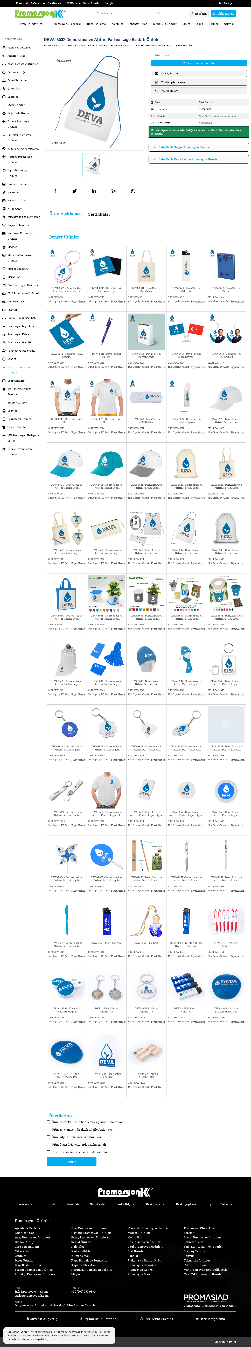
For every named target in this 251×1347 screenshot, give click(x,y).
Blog (209, 1204)
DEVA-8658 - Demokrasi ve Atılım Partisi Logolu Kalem (226, 879)
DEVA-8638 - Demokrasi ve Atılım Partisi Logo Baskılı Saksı (226, 617)
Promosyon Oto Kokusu (67, 23)
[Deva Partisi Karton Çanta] (146, 331)
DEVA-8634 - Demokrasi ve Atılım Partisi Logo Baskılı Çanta (66, 617)
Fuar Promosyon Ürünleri (23, 148)
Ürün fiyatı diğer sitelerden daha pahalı (79, 1144)
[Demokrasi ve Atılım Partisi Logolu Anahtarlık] (226, 659)
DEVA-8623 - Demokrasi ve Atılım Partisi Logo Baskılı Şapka (226, 421)
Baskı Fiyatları (92, 3)
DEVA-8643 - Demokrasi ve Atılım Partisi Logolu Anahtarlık (226, 683)
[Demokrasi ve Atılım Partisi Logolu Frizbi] (226, 790)
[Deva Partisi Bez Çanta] (146, 266)
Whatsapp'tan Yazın (172, 82)
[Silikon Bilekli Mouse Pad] (226, 986)
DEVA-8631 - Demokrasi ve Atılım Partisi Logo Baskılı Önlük (146, 552)
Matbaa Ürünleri (18, 268)
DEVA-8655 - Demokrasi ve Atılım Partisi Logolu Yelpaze (106, 879)
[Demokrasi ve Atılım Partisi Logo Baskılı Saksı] (106, 593)
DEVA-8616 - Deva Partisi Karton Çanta (146, 355)
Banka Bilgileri (126, 1204)
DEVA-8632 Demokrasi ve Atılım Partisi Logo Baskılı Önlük (163, 45)
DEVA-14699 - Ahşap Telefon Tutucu (146, 1075)
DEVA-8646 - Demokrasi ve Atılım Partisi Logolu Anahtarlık (146, 748)
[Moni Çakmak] (106, 921)
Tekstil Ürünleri (18, 427)
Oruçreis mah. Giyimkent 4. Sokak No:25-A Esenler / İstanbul (56, 1305)
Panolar (12, 309)
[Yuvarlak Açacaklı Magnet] (66, 986)
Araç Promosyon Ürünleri (23, 64)
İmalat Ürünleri (17, 184)
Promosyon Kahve (19, 334)
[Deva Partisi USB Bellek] (146, 397)
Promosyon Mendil (19, 342)
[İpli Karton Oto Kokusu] (106, 1051)
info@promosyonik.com (31, 1291)
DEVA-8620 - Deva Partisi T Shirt (106, 421)
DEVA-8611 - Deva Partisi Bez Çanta (146, 290)
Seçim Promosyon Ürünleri (19, 369)
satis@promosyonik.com (32, 1295)
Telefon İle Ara (169, 91)
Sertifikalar (55, 3)
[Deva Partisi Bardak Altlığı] (106, 266)
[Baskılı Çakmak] (186, 986)
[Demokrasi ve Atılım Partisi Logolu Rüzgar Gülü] (66, 855)
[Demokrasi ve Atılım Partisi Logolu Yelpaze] (106, 855)
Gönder (71, 1162)
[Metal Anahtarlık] (106, 986)
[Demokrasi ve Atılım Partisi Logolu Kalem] (146, 855)
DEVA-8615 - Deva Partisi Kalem (106, 355)
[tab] (66, 213)
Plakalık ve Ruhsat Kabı (22, 318)
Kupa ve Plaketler (18, 225)
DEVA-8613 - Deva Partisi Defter (226, 290)
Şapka (199, 23)
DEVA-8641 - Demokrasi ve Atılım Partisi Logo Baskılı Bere (146, 683)
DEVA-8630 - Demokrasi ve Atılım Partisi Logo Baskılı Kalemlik (106, 552)
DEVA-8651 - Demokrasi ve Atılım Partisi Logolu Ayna (146, 814)
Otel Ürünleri (16, 301)
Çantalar (13, 96)
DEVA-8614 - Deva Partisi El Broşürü (67, 355)
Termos (213, 23)
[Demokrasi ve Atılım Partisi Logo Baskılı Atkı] (106, 659)
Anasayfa (25, 1204)
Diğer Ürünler (16, 105)
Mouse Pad (14, 277)
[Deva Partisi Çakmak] (186, 266)
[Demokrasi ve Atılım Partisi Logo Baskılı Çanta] (186, 462)
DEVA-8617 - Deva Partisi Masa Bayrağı (186, 355)
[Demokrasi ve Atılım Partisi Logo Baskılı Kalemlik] (106, 528)
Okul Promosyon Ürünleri (23, 293)
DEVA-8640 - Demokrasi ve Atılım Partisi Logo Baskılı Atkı (106, 683)
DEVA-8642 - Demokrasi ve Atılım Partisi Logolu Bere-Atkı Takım (186, 683)
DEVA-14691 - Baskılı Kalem (226, 944)
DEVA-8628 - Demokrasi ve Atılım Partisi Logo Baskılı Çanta (226, 486)
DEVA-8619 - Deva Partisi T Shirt (66, 421)
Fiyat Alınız (205, 122)
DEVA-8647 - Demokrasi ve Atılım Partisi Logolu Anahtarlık (186, 748)
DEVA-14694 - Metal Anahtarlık (146, 1010)
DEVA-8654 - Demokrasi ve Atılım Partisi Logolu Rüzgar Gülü (66, 879)
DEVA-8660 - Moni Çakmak (106, 943)
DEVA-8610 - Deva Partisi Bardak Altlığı (106, 290)
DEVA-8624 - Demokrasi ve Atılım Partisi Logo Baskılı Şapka (66, 486)
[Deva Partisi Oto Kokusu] (226, 331)
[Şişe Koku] (146, 921)
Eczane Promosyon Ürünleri (19, 124)
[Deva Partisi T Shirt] (66, 397)
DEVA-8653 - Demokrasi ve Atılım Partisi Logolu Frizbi (226, 814)
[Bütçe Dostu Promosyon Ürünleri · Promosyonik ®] (40, 14)
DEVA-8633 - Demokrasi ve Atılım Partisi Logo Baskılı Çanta (226, 552)
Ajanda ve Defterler (19, 47)
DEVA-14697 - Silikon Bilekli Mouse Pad (66, 1075)
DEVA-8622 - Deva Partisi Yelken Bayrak (186, 421)
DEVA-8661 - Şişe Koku (146, 943)
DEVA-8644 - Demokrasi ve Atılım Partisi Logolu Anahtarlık (66, 748)
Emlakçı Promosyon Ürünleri (20, 137)
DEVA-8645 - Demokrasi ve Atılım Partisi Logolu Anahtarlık (106, 748)
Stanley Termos (17, 402)
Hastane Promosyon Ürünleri (20, 159)
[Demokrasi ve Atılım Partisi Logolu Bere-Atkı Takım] (186, 659)
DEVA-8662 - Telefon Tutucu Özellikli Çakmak (186, 944)
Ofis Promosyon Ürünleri (23, 285)
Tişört (186, 23)
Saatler (12, 358)
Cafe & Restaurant (18, 80)
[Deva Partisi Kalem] (106, 331)
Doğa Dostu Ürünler (19, 113)
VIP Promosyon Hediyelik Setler (23, 438)
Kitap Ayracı (15, 208)
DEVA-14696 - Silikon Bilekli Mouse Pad (226, 1010)
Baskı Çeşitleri (186, 1204)
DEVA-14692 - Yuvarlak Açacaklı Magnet (66, 1010)
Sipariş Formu (169, 73)
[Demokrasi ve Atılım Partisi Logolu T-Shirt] (106, 790)
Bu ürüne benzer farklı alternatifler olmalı (81, 1152)
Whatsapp (77, 306)
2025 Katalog (73, 3)
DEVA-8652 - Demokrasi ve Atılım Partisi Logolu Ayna (186, 814)
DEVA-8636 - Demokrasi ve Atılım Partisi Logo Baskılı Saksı (146, 617)
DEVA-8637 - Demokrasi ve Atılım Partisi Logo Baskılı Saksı (186, 617)
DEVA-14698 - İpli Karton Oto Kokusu (106, 1075)
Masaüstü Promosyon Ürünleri (20, 257)
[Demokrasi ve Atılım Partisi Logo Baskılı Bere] (146, 659)
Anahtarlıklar (138, 23)
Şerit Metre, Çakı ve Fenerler (19, 391)
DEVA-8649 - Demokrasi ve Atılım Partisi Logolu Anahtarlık (66, 814)
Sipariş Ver (58, 306)
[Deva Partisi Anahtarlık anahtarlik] (66, 266)
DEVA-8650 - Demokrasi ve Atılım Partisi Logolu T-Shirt (106, 814)
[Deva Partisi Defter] (226, 266)
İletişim (109, 3)
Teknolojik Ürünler (165, 23)
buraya (37, 1339)
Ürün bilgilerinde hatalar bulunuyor (76, 1137)
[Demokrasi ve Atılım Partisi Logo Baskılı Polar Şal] (66, 659)
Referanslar (38, 3)
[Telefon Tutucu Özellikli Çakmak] (186, 921)
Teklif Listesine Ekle (200, 63)
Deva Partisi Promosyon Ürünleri (114, 45)
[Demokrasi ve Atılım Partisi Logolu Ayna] (146, 790)
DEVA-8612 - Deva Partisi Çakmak (186, 290)
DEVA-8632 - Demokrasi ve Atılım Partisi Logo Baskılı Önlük (186, 552)
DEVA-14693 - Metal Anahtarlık (106, 1010)
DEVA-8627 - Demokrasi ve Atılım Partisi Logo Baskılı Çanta (186, 486)
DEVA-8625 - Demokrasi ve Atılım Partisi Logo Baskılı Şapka (106, 486)
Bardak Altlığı (16, 72)
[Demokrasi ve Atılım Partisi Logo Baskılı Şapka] (226, 397)
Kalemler (117, 23)
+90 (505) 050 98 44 (83, 1291)
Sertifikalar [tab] (99, 214)
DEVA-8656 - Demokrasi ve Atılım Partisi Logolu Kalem (146, 879)
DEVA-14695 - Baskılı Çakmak (186, 1010)
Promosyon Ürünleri (54, 45)
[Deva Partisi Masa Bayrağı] (186, 331)
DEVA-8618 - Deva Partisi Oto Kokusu (226, 355)
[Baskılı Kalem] (226, 921)
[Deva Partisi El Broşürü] (66, 331)
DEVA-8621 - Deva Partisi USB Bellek (146, 421)
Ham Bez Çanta (96, 23)
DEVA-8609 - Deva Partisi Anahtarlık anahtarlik (66, 290)
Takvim (12, 410)
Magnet (12, 247)
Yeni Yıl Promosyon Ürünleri (20, 451)
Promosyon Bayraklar (21, 326)
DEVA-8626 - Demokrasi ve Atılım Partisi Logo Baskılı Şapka (146, 486)
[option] (94, 100)
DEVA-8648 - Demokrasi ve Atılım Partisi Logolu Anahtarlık (226, 748)
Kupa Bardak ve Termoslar (24, 216)
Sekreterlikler (17, 380)
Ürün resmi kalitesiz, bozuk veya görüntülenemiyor (87, 1122)
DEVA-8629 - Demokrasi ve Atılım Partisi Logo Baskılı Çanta (66, 552)
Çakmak (229, 23)
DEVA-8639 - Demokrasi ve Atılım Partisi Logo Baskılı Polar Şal (66, 683)
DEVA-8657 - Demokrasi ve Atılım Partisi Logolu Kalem (186, 879)
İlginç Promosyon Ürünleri (18, 173)
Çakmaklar (15, 88)
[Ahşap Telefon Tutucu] (146, 1051)
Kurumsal (22, 3)
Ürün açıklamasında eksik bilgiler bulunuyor (83, 1129)
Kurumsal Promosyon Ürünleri (21, 236)
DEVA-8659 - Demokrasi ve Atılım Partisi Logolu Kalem (66, 944)
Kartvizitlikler (17, 200)
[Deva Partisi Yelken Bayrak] (186, 397)
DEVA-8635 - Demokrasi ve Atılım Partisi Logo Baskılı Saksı (106, 617)
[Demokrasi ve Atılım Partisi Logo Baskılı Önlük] (146, 528)
